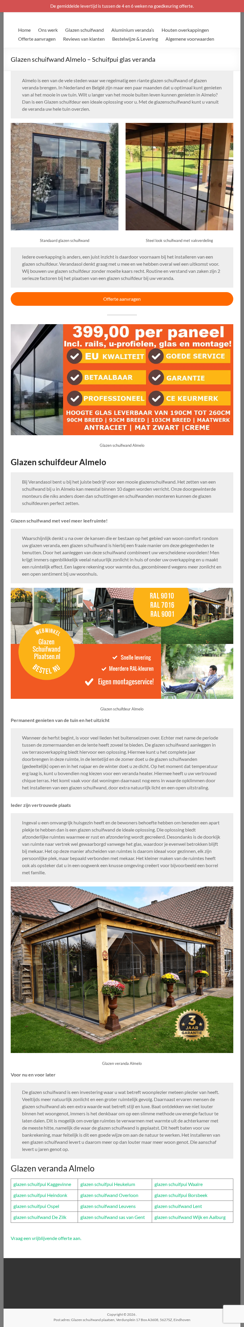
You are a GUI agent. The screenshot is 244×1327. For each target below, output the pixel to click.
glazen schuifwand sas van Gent (112, 1217)
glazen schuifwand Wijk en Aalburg (190, 1217)
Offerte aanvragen (37, 39)
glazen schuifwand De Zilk (39, 1217)
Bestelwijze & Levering (135, 39)
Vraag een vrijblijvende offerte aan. (46, 1238)
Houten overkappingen (185, 30)
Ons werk (48, 30)
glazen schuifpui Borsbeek (180, 1195)
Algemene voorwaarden (189, 39)
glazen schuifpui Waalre (178, 1184)
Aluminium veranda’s (132, 30)
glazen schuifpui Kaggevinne (42, 1184)
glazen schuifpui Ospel (36, 1206)
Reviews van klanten (84, 39)
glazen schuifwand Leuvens (108, 1206)
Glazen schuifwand (84, 30)
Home (24, 30)
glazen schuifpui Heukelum (107, 1184)
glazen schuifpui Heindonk (40, 1195)
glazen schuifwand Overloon (109, 1195)
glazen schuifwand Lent (178, 1206)
